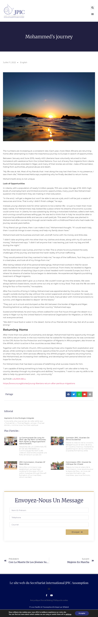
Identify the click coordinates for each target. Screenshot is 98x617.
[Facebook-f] (46, 595)
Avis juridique (35, 600)
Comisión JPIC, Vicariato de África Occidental (78, 439)
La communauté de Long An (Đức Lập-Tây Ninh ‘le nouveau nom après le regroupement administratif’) (32, 441)
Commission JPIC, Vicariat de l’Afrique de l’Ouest (78, 463)
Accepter (82, 613)
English (23, 62)
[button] (92, 8)
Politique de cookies (61, 600)
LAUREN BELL (19, 379)
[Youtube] (51, 595)
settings (68, 614)
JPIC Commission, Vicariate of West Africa (32, 463)
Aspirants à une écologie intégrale (19, 418)
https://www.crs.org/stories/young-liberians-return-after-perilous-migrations (39, 383)
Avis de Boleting (46, 600)
